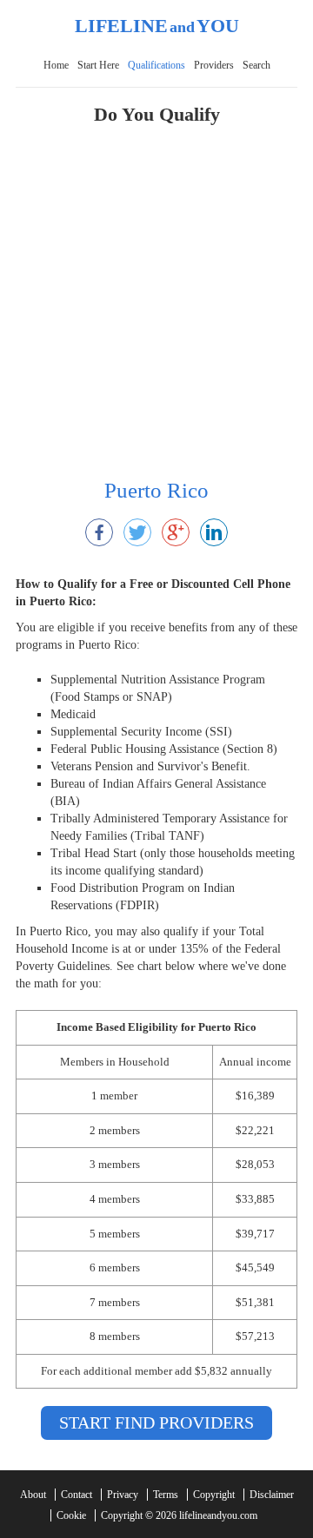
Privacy (122, 1494)
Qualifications (156, 65)
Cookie (71, 1515)
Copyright (214, 1494)
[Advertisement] (156, 310)
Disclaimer (272, 1494)
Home (56, 65)
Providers (214, 65)
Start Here (98, 65)
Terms (165, 1494)
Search (256, 65)
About (33, 1494)
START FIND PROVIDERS (156, 1422)
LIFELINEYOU (157, 25)
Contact (76, 1494)
